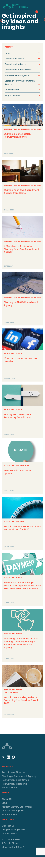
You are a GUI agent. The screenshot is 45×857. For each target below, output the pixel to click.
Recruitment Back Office (15, 779)
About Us (7, 799)
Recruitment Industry (14, 522)
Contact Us (8, 825)
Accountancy (9, 787)
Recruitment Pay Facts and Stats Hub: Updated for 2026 (22, 528)
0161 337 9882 (9, 833)
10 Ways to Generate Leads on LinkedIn (21, 360)
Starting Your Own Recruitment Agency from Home (21, 191)
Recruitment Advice (13, 353)
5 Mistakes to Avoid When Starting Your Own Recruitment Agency (21, 248)
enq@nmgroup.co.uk (13, 829)
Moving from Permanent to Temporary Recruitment (19, 416)
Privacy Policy (9, 814)
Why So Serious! (22, 95)
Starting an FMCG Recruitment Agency (21, 304)
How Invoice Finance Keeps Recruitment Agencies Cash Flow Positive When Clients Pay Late (22, 585)
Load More (22, 725)
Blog (4, 802)
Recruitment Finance (13, 772)
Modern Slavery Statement (17, 806)
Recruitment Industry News (16, 466)
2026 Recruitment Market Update (18, 472)
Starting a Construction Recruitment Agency (17, 135)
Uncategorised (22, 89)
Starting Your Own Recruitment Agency (22, 82)
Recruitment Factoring (14, 783)
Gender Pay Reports (13, 810)
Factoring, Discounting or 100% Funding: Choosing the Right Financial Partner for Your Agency (21, 643)
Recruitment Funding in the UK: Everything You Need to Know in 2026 (21, 700)
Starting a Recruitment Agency (19, 776)
